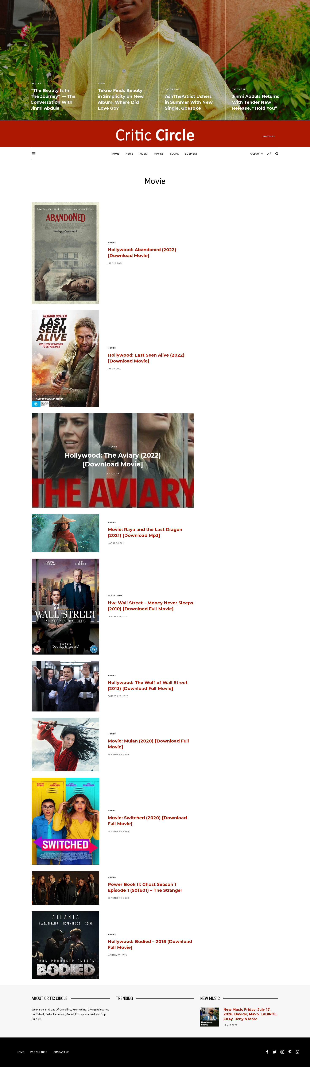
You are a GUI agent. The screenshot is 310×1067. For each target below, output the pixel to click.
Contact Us (62, 1052)
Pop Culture (172, 89)
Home (20, 1052)
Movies (112, 242)
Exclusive (36, 83)
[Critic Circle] (155, 135)
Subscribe (269, 136)
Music (101, 83)
